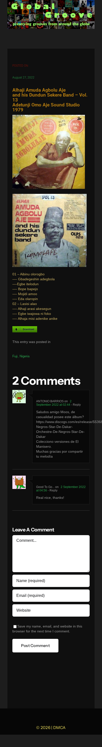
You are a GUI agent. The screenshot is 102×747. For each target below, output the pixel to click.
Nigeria (24, 356)
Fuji (15, 356)
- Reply (75, 404)
